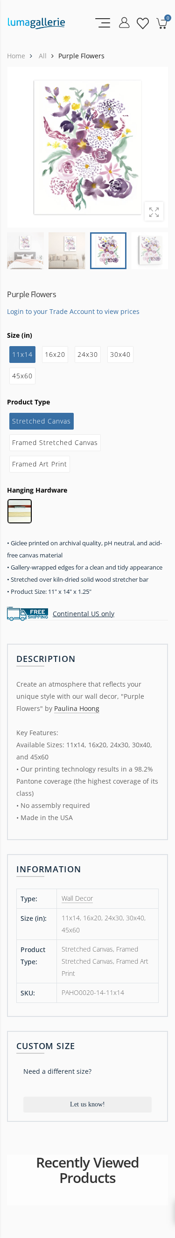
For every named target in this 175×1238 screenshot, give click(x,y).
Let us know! (87, 1104)
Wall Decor (77, 898)
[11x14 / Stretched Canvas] (87, 147)
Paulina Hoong (76, 708)
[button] (155, 147)
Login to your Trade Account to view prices (73, 310)
